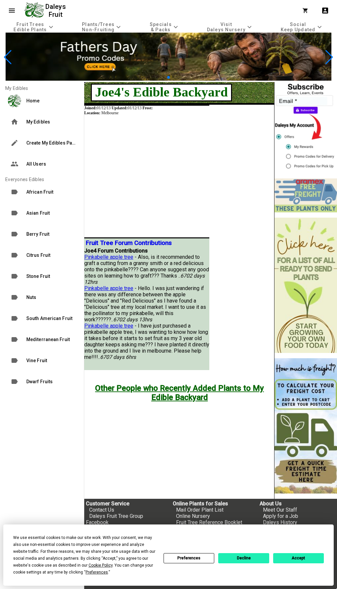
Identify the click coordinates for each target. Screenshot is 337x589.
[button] (163, 77)
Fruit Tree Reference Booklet (209, 522)
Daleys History (280, 522)
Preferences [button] (97, 572)
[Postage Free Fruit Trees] (305, 195)
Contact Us (101, 510)
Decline (244, 558)
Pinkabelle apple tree (108, 257)
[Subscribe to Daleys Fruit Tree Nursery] (305, 127)
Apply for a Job (280, 516)
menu (12, 10)
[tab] (34, 27)
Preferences (188, 558)
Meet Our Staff (280, 510)
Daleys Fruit (56, 10)
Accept (298, 558)
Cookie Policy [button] (101, 565)
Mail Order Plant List (199, 510)
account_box (325, 10)
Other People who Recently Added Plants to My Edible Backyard (179, 393)
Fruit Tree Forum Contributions (129, 243)
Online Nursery (193, 516)
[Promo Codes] (168, 79)
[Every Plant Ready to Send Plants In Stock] (305, 285)
